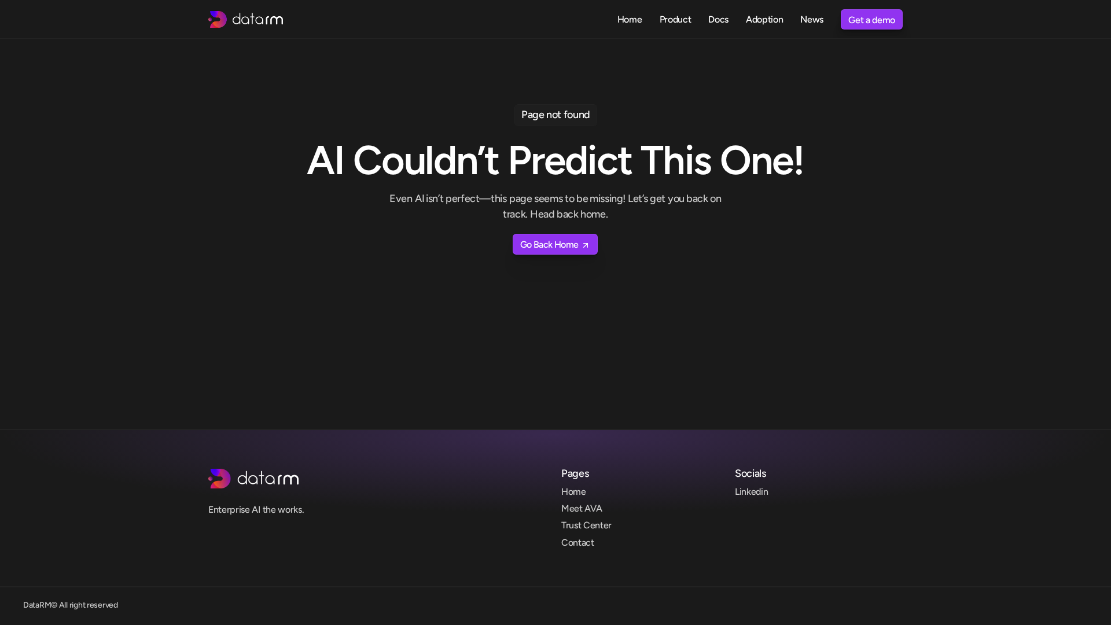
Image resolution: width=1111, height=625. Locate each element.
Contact (577, 542)
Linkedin (751, 491)
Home (573, 491)
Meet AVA (581, 508)
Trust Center (586, 525)
